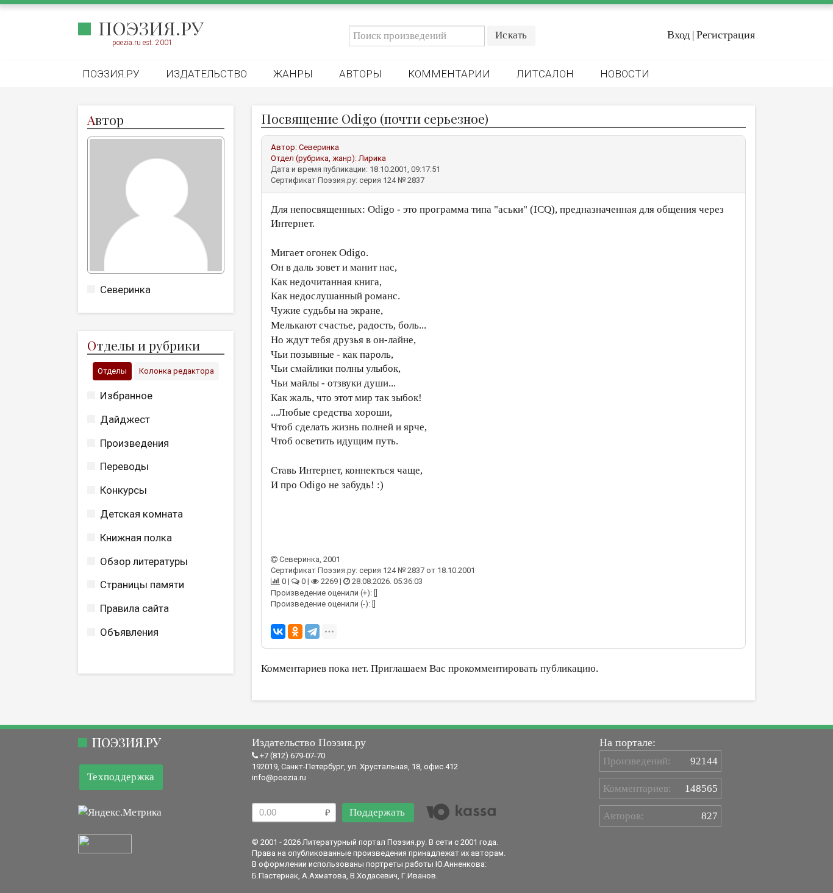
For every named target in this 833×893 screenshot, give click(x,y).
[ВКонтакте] (278, 631)
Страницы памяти (142, 584)
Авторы (360, 74)
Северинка (125, 289)
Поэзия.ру (151, 28)
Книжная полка (136, 538)
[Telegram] (312, 631)
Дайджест (125, 419)
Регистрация (725, 35)
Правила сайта (134, 608)
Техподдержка (121, 777)
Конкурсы (123, 490)
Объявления (129, 632)
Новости (624, 74)
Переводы (124, 466)
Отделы (112, 370)
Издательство (206, 74)
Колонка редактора (176, 370)
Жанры (293, 74)
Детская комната (141, 514)
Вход (678, 35)
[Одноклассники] (295, 631)
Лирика (372, 158)
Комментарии (449, 74)
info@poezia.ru (279, 777)
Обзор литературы (144, 561)
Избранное (126, 396)
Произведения (134, 443)
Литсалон (545, 74)
